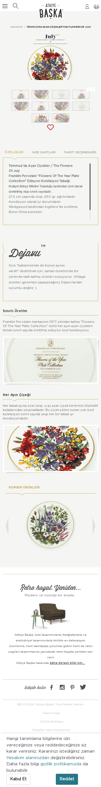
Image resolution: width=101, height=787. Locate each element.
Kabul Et (18, 779)
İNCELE (50, 536)
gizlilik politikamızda (61, 764)
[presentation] (7, 526)
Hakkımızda (51, 713)
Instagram (62, 687)
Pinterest (72, 687)
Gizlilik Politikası (51, 721)
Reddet (66, 779)
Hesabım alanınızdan (28, 758)
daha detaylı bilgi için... (67, 663)
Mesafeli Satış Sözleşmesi (51, 730)
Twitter (83, 687)
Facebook (51, 687)
